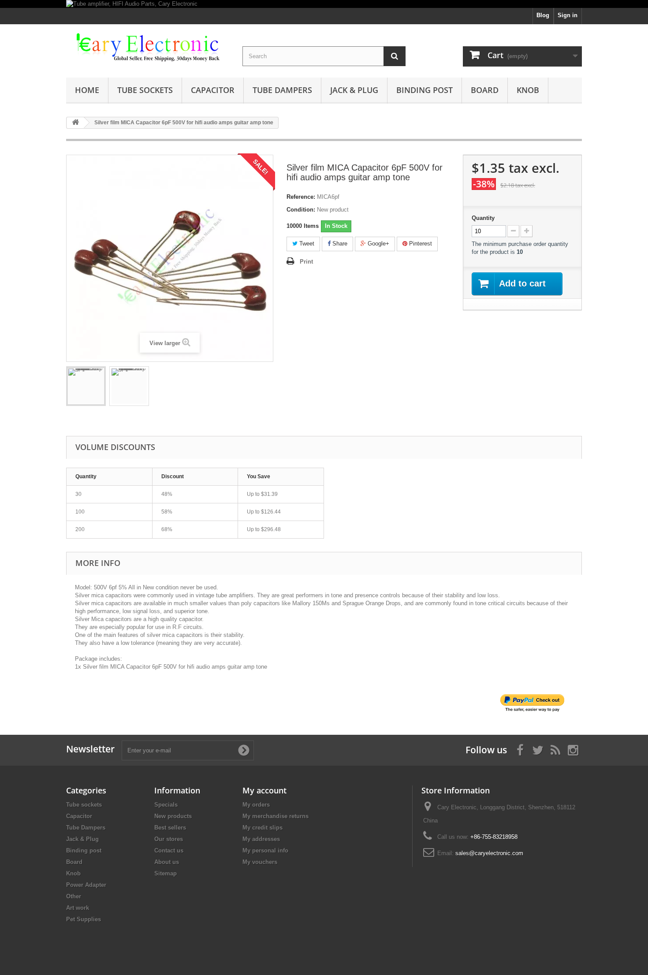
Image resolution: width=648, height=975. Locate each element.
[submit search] (395, 56)
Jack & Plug (354, 90)
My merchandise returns (275, 816)
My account (264, 790)
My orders (256, 804)
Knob (528, 90)
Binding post (424, 90)
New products (173, 816)
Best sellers (170, 827)
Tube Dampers (282, 90)
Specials (166, 804)
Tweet (306, 243)
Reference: (301, 197)
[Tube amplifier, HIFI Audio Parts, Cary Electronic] (324, 4)
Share (339, 243)
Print (306, 261)
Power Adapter (86, 885)
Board (485, 90)
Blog (542, 15)
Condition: (301, 209)
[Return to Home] (75, 122)
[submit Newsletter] (244, 750)
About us (166, 862)
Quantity (483, 218)
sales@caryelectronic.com (489, 853)
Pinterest (419, 243)
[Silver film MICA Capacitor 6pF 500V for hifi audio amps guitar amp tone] (86, 386)
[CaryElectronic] (147, 48)
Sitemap (165, 873)
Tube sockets (145, 90)
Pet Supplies (83, 919)
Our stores (168, 839)
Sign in (567, 15)
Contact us (168, 850)
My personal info (265, 850)
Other (73, 896)
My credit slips (262, 827)
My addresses (261, 839)
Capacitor (213, 90)
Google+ (377, 243)
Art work (77, 907)
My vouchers (259, 862)
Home (87, 90)
